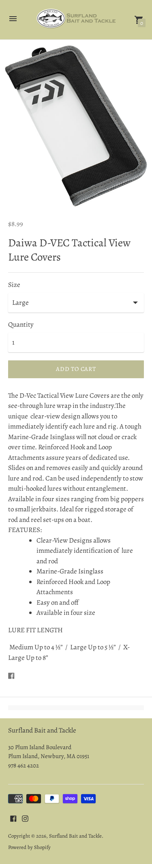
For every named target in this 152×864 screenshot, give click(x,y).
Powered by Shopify (29, 847)
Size (14, 285)
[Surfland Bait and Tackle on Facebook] (13, 818)
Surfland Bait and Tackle (75, 835)
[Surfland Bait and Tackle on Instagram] (25, 818)
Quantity (21, 325)
